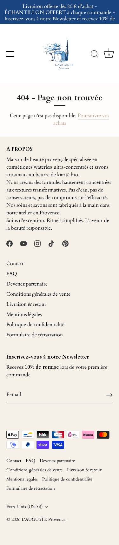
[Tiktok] (51, 243)
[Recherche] (95, 55)
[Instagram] (37, 243)
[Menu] (10, 54)
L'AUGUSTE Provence (43, 519)
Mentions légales (24, 314)
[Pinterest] (65, 243)
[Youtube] (23, 243)
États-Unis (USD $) (24, 507)
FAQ (11, 273)
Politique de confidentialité (35, 324)
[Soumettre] (109, 394)
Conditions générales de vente (38, 294)
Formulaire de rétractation (34, 334)
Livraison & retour (26, 304)
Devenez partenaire (27, 283)
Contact (14, 263)
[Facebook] (9, 243)
